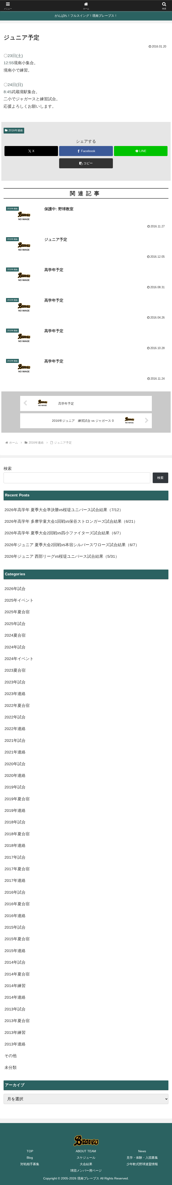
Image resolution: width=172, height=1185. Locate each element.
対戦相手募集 (29, 1164)
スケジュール (86, 1157)
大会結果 (86, 1164)
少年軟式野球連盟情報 (142, 1164)
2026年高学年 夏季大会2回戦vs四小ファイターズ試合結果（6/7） (63, 533)
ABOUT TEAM (86, 1151)
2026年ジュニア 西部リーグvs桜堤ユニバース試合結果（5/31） (61, 556)
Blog (30, 1157)
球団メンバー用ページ (86, 1170)
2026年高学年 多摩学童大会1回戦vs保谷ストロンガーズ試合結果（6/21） (71, 521)
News (142, 1151)
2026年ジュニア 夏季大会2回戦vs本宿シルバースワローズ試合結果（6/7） (71, 545)
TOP (30, 1151)
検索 (8, 468)
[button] (86, 163)
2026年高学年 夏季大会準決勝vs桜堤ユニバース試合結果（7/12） (63, 510)
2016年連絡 (16, 130)
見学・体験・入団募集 (142, 1157)
